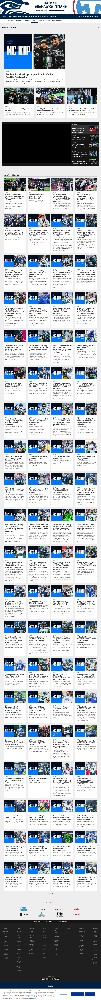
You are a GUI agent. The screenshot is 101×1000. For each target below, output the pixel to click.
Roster (5, 928)
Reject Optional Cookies (77, 994)
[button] (85, 129)
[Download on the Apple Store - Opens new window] (45, 979)
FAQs (81, 953)
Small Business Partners (6, 953)
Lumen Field (81, 928)
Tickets (95, 926)
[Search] (80, 16)
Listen (56, 926)
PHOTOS (44, 926)
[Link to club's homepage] (4, 16)
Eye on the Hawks (44, 930)
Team (6, 926)
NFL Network (31, 953)
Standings (6, 936)
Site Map (19, 970)
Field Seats (95, 944)
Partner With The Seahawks (5, 958)
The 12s (44, 959)
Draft (19, 928)
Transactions (5, 945)
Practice (44, 949)
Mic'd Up (31, 937)
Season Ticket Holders (95, 956)
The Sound (31, 931)
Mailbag (18, 945)
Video (31, 926)
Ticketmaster (95, 959)
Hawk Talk (56, 952)
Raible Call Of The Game (31, 945)
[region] (50, 994)
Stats (6, 938)
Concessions (81, 942)
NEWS (18, 926)
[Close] (98, 994)
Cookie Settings (64, 994)
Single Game (95, 928)
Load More (50, 893)
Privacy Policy (33, 998)
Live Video (32, 955)
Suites (95, 939)
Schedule (68, 926)
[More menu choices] (57, 16)
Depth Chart (5, 931)
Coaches (6, 933)
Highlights (32, 928)
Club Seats (95, 941)
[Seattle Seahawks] (50, 986)
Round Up (19, 931)
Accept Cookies (90, 994)
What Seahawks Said (19, 961)
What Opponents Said (18, 966)
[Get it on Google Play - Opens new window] (55, 980)
